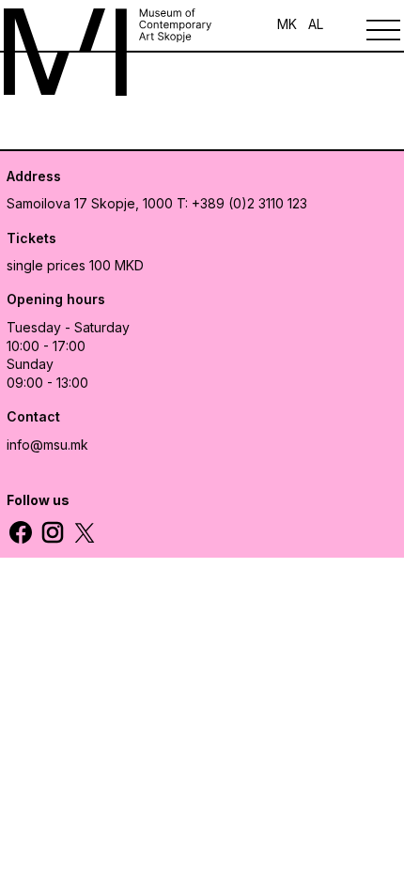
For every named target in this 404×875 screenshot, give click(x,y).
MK (287, 24)
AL (315, 24)
